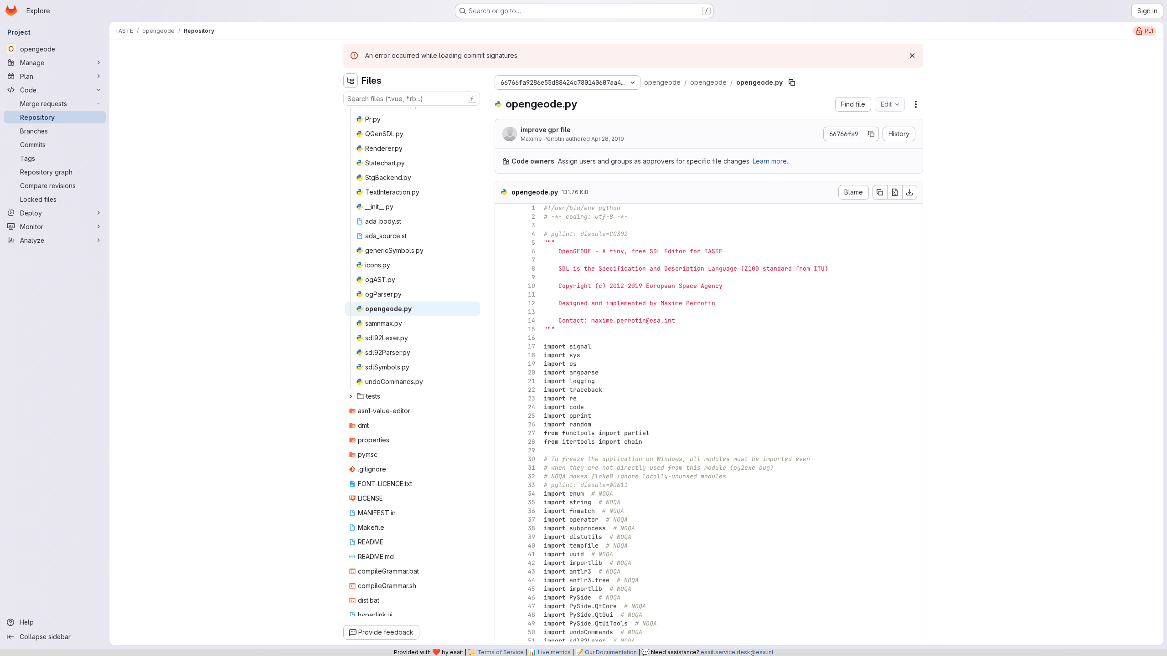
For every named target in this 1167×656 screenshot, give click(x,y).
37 (531, 519)
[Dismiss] (912, 55)
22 (531, 390)
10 (531, 286)
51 (531, 641)
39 (531, 537)
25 (531, 416)
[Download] (910, 192)
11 (531, 294)
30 (531, 459)
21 (531, 381)
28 (531, 442)
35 (531, 502)
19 (531, 364)
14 (531, 320)
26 (531, 424)
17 (531, 346)
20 (531, 372)
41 (531, 554)
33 (531, 485)
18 (531, 355)
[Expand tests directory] (350, 396)
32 (531, 476)
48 (531, 615)
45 (531, 589)
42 (531, 563)
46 (531, 597)
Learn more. (770, 161)
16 (531, 338)
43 (531, 571)
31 (531, 468)
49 (531, 623)
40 (531, 545)
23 (531, 398)
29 (531, 450)
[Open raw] (895, 192)
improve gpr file (546, 129)
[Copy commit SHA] (871, 134)
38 (531, 528)
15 (531, 329)
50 (531, 632)
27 (531, 433)
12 (531, 303)
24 (531, 407)
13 (531, 312)
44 (531, 580)
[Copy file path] (792, 82)
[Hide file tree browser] (350, 80)
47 (531, 606)
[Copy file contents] (880, 192)
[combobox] (411, 99)
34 (531, 493)
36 (531, 511)
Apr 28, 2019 (607, 138)
